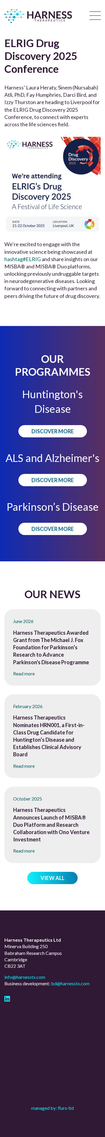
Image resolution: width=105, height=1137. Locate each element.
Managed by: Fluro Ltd (52, 1108)
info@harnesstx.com (24, 977)
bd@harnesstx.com (70, 983)
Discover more (53, 431)
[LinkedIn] (7, 999)
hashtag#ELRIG (22, 259)
